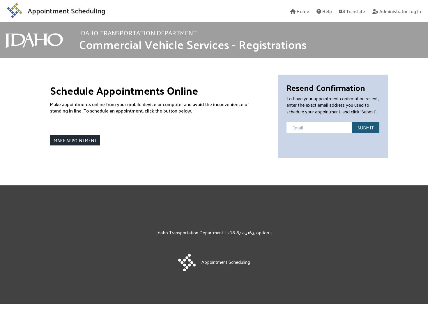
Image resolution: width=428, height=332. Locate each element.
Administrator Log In (399, 11)
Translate (355, 11)
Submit (366, 127)
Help (326, 11)
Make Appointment (75, 140)
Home (302, 11)
